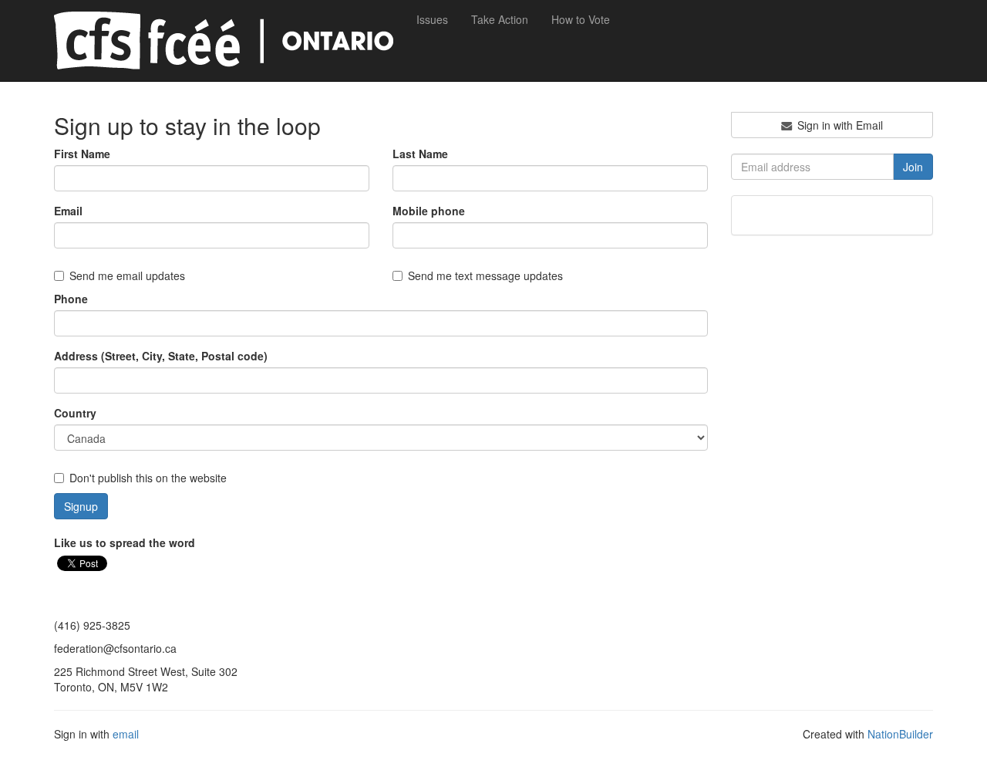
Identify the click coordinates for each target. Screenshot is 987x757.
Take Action (499, 19)
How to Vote (580, 19)
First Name (82, 153)
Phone (71, 298)
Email (68, 210)
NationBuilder (900, 734)
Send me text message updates (485, 275)
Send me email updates (127, 275)
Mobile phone (428, 210)
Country (75, 413)
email (126, 734)
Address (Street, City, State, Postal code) (161, 355)
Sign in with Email (838, 125)
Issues (432, 19)
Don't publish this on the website (148, 477)
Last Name (420, 153)
